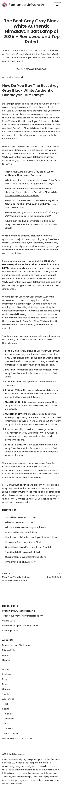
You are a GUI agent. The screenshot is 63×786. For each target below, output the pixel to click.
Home (5, 669)
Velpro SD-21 (9, 620)
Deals (5, 684)
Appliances (8, 698)
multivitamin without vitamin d (18, 610)
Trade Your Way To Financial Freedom (22, 615)
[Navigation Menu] (57, 4)
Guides (6, 689)
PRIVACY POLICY (12, 733)
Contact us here (25, 498)
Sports (5, 708)
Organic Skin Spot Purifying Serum (20, 625)
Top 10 (5, 693)
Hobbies (8, 713)
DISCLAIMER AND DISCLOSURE (17, 738)
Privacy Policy (9, 650)
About (5, 655)
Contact (7, 659)
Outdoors (9, 718)
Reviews (6, 674)
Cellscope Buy (10, 630)
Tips (6, 703)
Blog (4, 679)
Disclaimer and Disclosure (16, 645)
